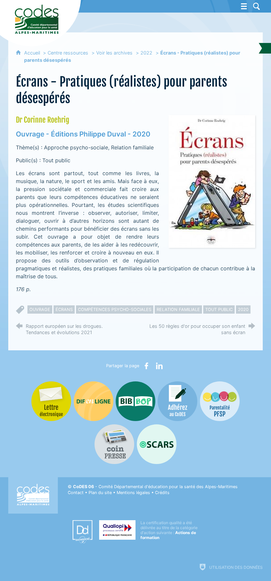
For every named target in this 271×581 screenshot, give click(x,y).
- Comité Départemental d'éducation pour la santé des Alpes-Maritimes (155, 486)
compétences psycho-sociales (114, 309)
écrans (64, 309)
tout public (219, 309)
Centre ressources (68, 53)
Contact (76, 492)
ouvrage (39, 309)
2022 (146, 53)
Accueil (32, 53)
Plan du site (100, 492)
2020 (243, 309)
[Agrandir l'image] (212, 180)
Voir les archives (114, 53)
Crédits (162, 492)
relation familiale (178, 309)
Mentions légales (133, 492)
